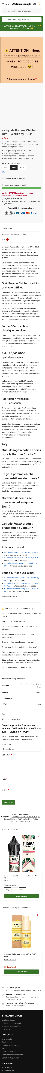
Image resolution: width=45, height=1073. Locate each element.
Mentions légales (8, 1020)
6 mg (14, 167)
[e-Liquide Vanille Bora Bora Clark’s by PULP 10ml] (21, 931)
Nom (4, 779)
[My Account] (34, 4)
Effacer (4, 172)
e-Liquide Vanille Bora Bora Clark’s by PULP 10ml (20, 955)
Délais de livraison (9, 1051)
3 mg (5, 167)
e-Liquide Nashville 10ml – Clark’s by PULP (21, 558)
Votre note (7, 744)
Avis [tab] (5, 240)
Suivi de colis (7, 1042)
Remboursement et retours (12, 1055)
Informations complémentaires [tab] (15, 234)
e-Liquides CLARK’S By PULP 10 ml (24, 817)
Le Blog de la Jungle (10, 1045)
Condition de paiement (11, 1058)
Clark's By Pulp (24, 821)
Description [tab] (7, 228)
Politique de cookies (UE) (11, 1026)
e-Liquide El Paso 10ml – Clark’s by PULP (20, 552)
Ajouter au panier (10, 885)
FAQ (3, 1048)
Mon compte (7, 1039)
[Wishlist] (37, 837)
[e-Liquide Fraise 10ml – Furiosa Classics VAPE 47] (21, 853)
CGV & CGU (6, 1029)
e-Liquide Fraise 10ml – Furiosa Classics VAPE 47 (21, 877)
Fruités (35, 819)
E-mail (5, 790)
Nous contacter (8, 1070)
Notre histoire (7, 1067)
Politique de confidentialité (12, 1023)
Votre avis (7, 755)
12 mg (22, 167)
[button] (39, 4)
